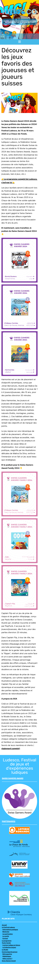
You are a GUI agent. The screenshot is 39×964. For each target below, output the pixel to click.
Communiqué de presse (9, 952)
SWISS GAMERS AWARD (12, 778)
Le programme (6, 941)
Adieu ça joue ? (7, 958)
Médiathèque (6, 956)
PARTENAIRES (8, 821)
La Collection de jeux (9, 947)
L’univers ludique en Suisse (11, 945)
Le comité (5, 936)
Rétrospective (7, 954)
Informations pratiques (10, 929)
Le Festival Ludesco (8, 927)
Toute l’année (6, 943)
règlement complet (10, 749)
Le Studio (5, 949)
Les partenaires (7, 934)
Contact (5, 938)
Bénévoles (5, 932)
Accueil (4, 925)
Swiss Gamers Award (9, 961)
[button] (19, 42)
